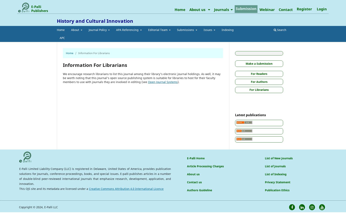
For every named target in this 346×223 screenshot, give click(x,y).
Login (322, 9)
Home (61, 30)
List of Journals (275, 166)
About (75, 30)
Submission (246, 8)
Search (281, 30)
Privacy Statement (277, 182)
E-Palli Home (196, 158)
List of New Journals (279, 158)
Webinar (267, 9)
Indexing (228, 30)
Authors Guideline (199, 190)
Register (304, 9)
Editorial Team (158, 30)
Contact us (194, 182)
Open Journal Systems (163, 82)
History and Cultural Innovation (95, 21)
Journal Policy (98, 30)
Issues (208, 30)
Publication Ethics (277, 190)
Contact (286, 9)
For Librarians (259, 90)
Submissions (186, 30)
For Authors (259, 82)
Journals (221, 9)
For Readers (259, 74)
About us (197, 9)
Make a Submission (259, 63)
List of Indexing (276, 174)
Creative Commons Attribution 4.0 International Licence (126, 189)
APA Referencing (127, 30)
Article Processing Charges (205, 166)
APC (62, 38)
